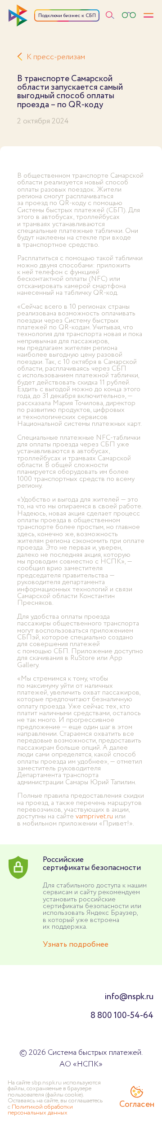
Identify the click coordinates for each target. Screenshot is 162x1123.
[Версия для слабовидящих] (129, 15)
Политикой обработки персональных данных (40, 1110)
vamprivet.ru (94, 816)
